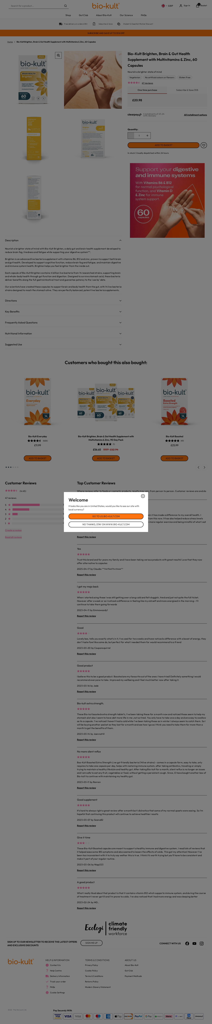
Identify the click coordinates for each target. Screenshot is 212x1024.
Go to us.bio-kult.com (106, 516)
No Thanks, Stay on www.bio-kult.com (106, 524)
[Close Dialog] (143, 496)
